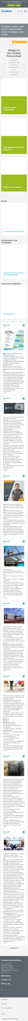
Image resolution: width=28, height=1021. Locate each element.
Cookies (3, 1013)
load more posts (14, 948)
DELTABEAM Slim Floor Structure (9, 970)
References (6, 976)
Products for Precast (6, 964)
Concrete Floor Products (7, 967)
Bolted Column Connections (8, 969)
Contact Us (6, 980)
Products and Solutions (11, 960)
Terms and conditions (6, 1008)
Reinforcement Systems (7, 965)
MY (22, 11)
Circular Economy (5, 972)
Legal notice (4, 1003)
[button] (14, 359)
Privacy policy (4, 999)
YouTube (2, 989)
